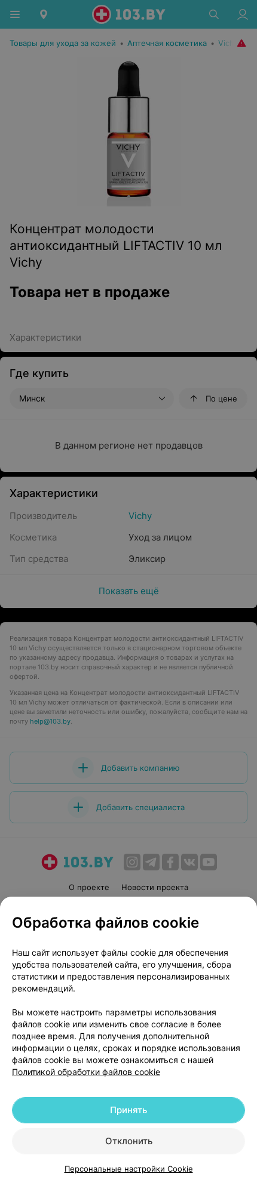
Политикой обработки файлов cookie (86, 1072)
